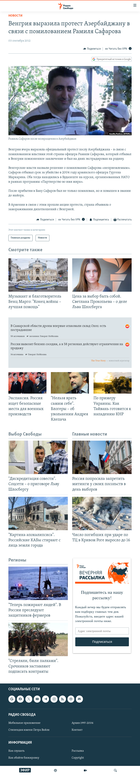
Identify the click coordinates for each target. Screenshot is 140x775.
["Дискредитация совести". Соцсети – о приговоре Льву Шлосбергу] (38, 457)
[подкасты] (55, 770)
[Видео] (85, 770)
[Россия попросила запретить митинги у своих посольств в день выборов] (102, 457)
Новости (15, 16)
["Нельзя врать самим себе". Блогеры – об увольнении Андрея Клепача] (70, 383)
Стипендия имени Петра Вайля (28, 730)
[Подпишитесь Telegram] (45, 699)
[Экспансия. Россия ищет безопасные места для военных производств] (27, 383)
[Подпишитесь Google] (11, 699)
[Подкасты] (70, 699)
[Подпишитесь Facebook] (20, 699)
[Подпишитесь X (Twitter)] (28, 699)
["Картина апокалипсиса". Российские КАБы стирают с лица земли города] (38, 513)
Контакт (77, 730)
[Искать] (115, 770)
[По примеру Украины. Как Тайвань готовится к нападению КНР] (113, 383)
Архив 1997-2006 (82, 723)
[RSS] (62, 699)
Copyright (78, 757)
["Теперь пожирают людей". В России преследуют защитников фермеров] (38, 583)
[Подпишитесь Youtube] (37, 699)
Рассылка (78, 750)
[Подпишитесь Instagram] (53, 699)
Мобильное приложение (24, 723)
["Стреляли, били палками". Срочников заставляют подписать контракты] (38, 639)
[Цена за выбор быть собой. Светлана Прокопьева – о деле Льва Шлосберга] (102, 275)
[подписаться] (79, 699)
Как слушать (16, 750)
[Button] (92, 48)
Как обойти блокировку (23, 757)
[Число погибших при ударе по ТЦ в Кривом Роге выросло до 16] (102, 513)
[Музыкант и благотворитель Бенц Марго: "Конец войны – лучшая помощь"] (38, 275)
